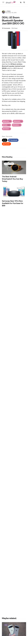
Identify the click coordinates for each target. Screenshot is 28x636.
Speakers (17, 125)
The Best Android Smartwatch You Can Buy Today (12, 178)
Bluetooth (18, 121)
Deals (7, 125)
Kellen (9, 11)
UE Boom (7, 128)
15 (6, 28)
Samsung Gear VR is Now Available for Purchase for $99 (12, 203)
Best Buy (7, 121)
